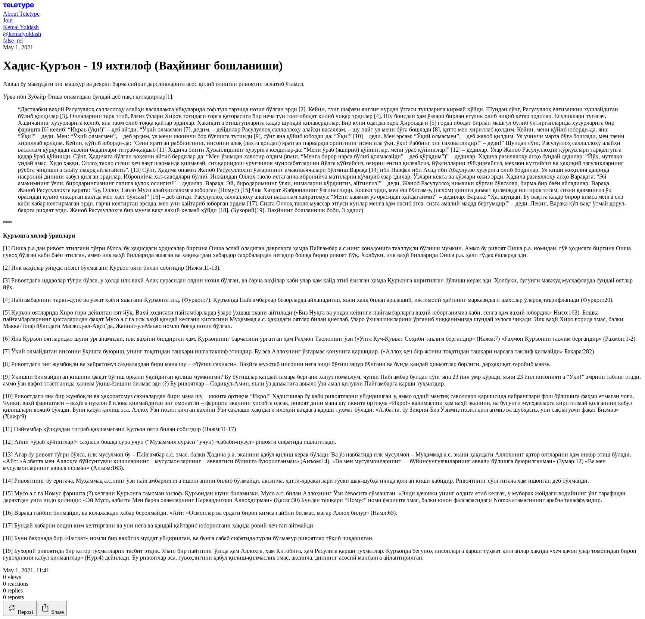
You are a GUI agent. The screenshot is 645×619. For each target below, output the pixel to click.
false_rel (13, 40)
